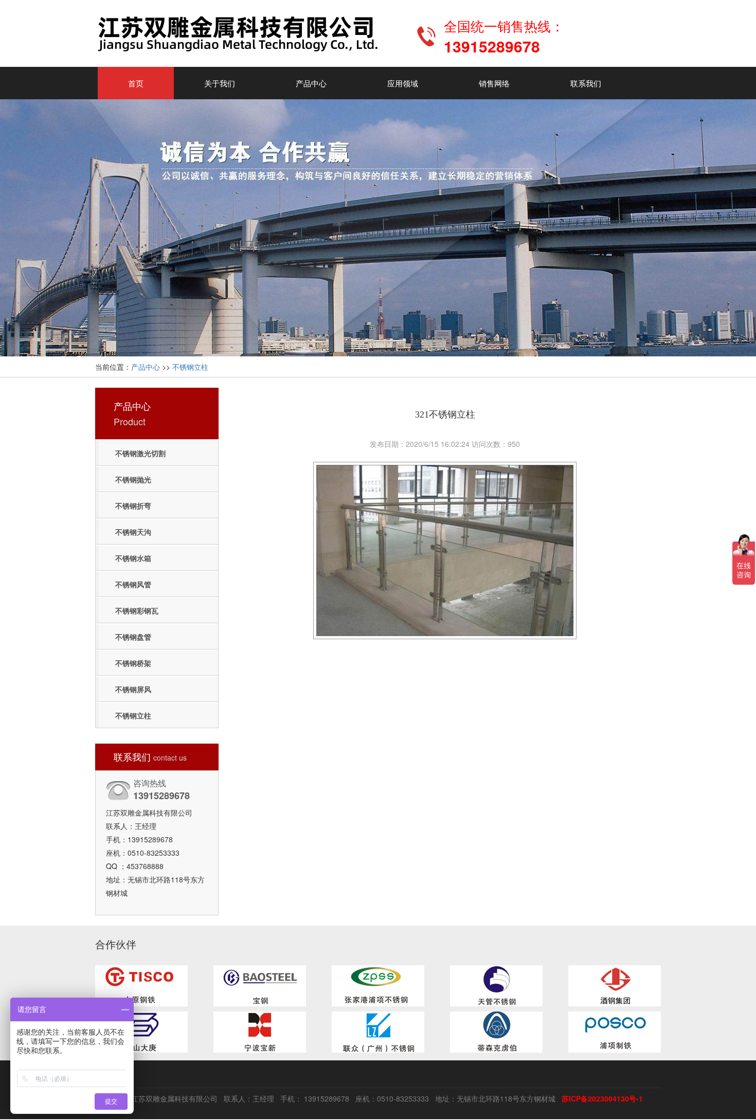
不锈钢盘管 (133, 636)
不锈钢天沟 (133, 532)
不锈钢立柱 (190, 367)
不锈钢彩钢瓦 (136, 610)
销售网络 (494, 83)
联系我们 (585, 83)
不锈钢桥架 (133, 663)
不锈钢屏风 (133, 689)
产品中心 (311, 83)
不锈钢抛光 (133, 479)
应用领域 (402, 83)
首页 (135, 83)
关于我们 (219, 83)
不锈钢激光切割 (140, 453)
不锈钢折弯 (133, 505)
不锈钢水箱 (133, 558)
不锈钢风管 (133, 584)
